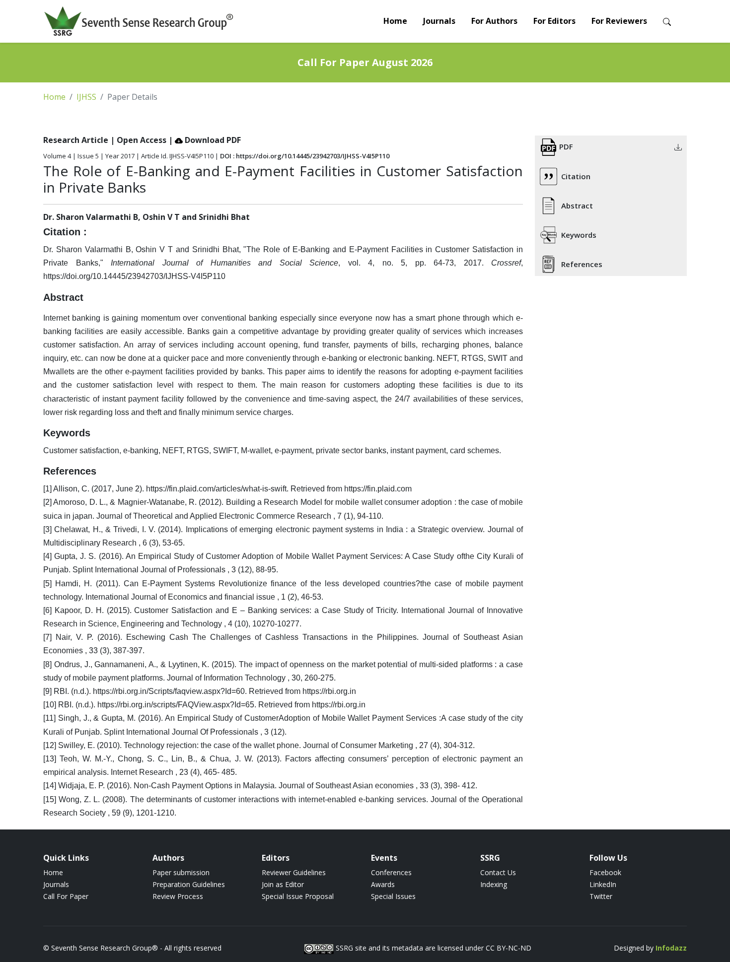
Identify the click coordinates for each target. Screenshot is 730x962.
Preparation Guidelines (188, 884)
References (581, 264)
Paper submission (181, 872)
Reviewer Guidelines (294, 872)
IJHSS (86, 96)
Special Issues (393, 896)
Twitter (600, 896)
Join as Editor (283, 884)
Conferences (391, 872)
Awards (383, 884)
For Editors (554, 20)
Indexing (493, 884)
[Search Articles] (667, 21)
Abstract (577, 205)
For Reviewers (619, 20)
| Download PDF (204, 140)
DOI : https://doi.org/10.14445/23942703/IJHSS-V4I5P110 (304, 155)
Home (395, 20)
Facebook (605, 872)
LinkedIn (602, 884)
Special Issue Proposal (298, 896)
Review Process (177, 896)
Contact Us (498, 872)
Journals (439, 20)
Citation (575, 176)
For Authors (494, 20)
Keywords (578, 235)
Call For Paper (65, 896)
